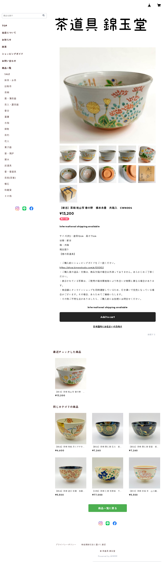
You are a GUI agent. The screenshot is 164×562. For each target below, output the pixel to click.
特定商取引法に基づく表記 (93, 544)
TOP (4, 25)
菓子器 (8, 147)
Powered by (104, 556)
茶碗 (6, 92)
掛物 (6, 129)
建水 (6, 159)
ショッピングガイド (12, 53)
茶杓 (6, 135)
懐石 (6, 183)
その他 (8, 196)
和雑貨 (8, 190)
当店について (9, 32)
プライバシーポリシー (66, 544)
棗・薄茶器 (10, 98)
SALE (7, 74)
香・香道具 (10, 171)
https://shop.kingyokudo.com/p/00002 (82, 267)
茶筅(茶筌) (10, 177)
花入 (6, 141)
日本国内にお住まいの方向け (107, 326)
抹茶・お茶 (10, 80)
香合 (6, 110)
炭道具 (8, 165)
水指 (6, 122)
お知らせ (6, 39)
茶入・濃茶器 (11, 104)
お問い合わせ (9, 61)
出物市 (8, 86)
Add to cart (107, 317)
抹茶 (4, 46)
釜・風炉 (9, 153)
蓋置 (6, 116)
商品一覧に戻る (107, 508)
